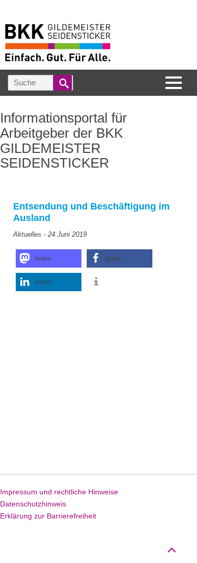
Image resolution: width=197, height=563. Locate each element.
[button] (48, 258)
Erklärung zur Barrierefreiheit (48, 516)
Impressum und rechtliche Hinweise (59, 492)
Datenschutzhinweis (33, 504)
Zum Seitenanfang (171, 545)
